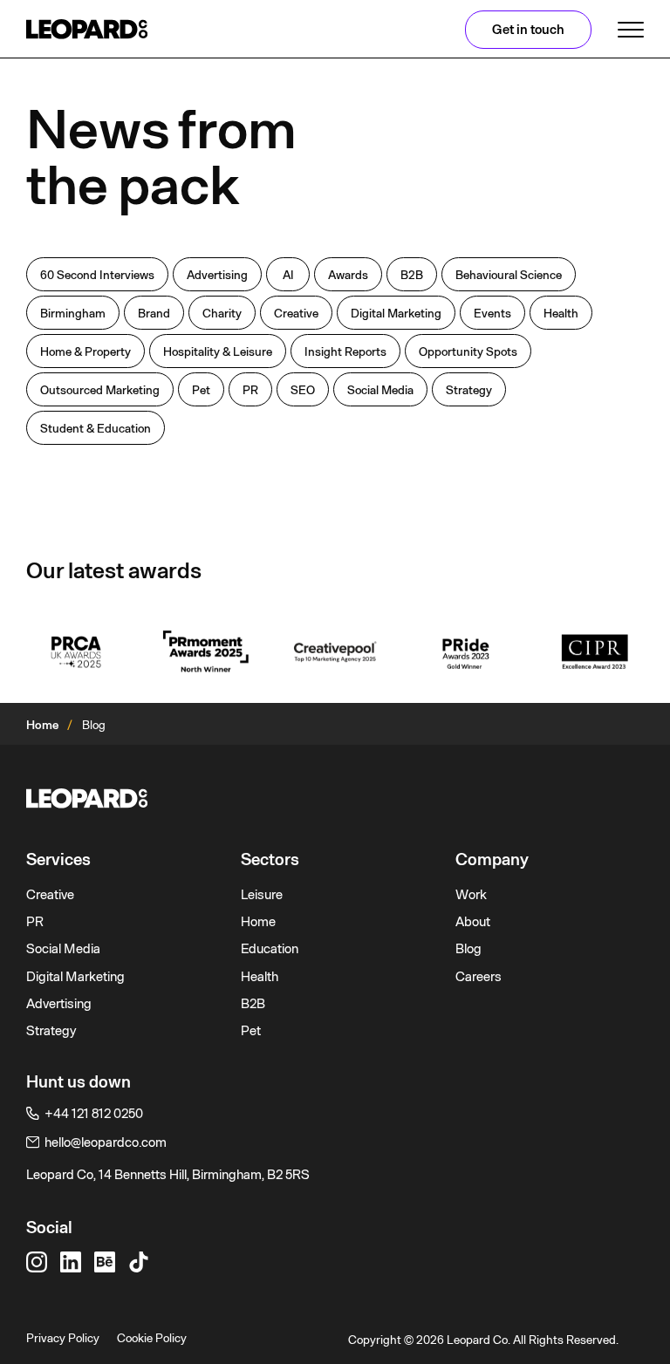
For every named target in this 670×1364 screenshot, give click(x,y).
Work (471, 895)
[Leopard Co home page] (86, 29)
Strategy (51, 1031)
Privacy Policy (62, 1338)
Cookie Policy (152, 1338)
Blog (468, 949)
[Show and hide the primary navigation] (631, 30)
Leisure (262, 895)
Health (259, 977)
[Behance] (104, 1261)
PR (35, 922)
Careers (478, 977)
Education (269, 949)
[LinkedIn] (70, 1261)
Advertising (59, 1004)
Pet (251, 1031)
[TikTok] (138, 1261)
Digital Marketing (75, 977)
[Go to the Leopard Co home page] (335, 798)
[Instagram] (36, 1261)
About (472, 922)
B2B (253, 1004)
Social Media (63, 949)
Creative (50, 895)
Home (42, 725)
